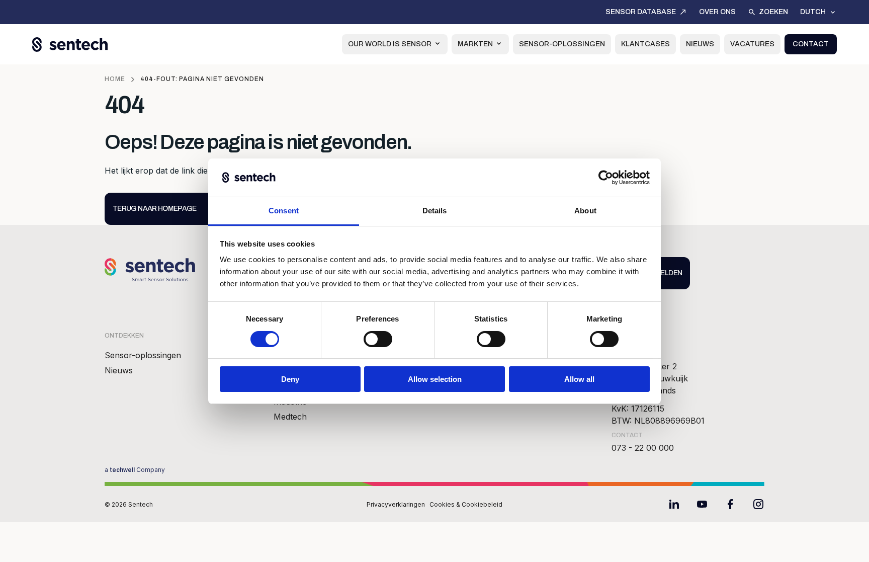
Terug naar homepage (155, 208)
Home (115, 79)
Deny (290, 379)
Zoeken (773, 12)
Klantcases (645, 44)
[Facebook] (730, 504)
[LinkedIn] (674, 504)
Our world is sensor (389, 44)
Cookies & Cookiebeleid (465, 504)
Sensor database (640, 12)
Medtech (290, 417)
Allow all (579, 379)
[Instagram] (758, 504)
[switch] (378, 339)
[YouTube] (702, 504)
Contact (811, 44)
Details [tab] (434, 210)
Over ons (717, 12)
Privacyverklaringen (396, 504)
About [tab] (585, 210)
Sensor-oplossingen (562, 44)
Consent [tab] (284, 210)
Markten (475, 44)
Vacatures (752, 44)
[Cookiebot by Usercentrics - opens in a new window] (606, 177)
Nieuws (700, 44)
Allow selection (435, 379)
